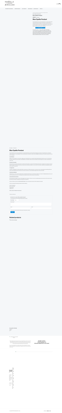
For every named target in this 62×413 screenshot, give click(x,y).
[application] (13, 8)
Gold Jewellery (24, 8)
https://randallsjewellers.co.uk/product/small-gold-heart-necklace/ (43, 31)
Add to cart (40, 27)
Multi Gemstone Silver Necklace (36, 32)
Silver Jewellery (35, 8)
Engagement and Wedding (9, 8)
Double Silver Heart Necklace (42, 30)
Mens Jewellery (30, 8)
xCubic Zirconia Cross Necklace (45, 34)
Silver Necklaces (40, 12)
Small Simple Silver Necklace (38, 34)
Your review (12, 201)
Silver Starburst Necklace (38, 33)
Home (33, 12)
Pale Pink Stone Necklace (43, 32)
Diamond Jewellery (17, 8)
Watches (41, 8)
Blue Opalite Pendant (36, 30)
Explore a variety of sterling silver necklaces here (15, 190)
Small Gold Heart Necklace (44, 33)
